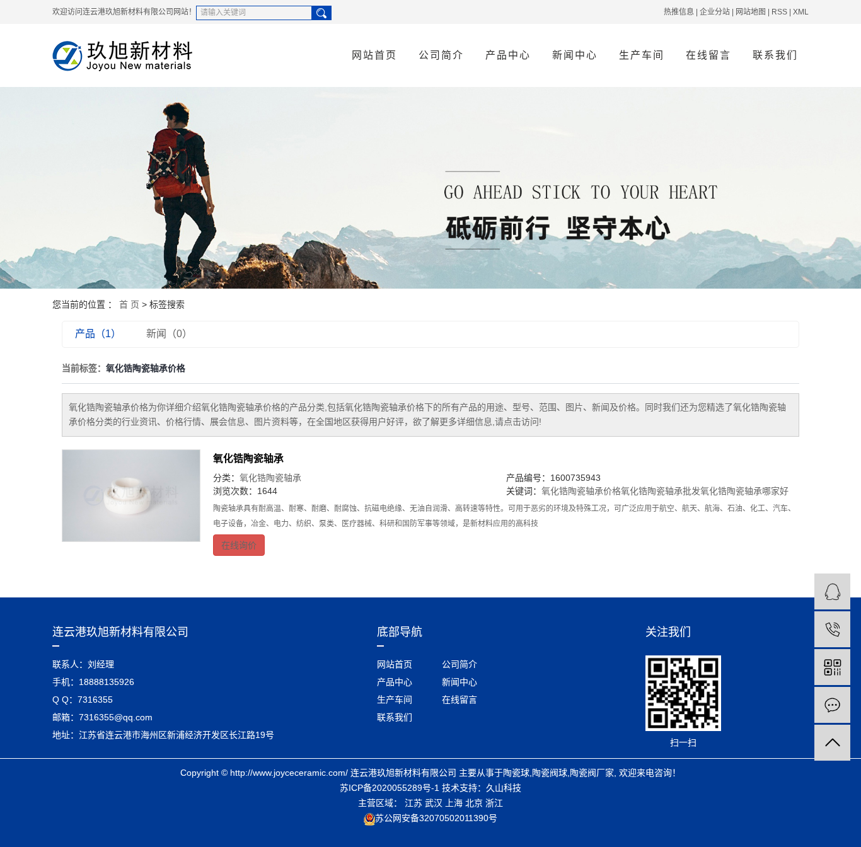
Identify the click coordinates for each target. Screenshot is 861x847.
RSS (779, 12)
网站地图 (751, 12)
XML (801, 12)
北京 (474, 803)
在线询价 (239, 545)
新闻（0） (169, 333)
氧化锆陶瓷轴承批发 (660, 491)
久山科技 (503, 788)
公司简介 (441, 55)
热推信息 (679, 12)
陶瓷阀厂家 (592, 773)
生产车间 (641, 55)
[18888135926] (832, 629)
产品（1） (98, 333)
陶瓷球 (516, 773)
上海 (454, 803)
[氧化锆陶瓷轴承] (131, 495)
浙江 (494, 803)
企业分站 (715, 12)
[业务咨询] (832, 591)
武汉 (433, 803)
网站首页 (374, 55)
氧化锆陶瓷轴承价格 (581, 491)
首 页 (129, 304)
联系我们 (775, 55)
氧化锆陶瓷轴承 (248, 458)
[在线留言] (832, 705)
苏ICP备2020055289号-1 (389, 788)
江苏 (413, 803)
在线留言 (708, 55)
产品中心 (508, 55)
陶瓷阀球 (549, 773)
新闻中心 (575, 55)
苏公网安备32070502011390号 (436, 818)
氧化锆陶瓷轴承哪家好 (744, 491)
